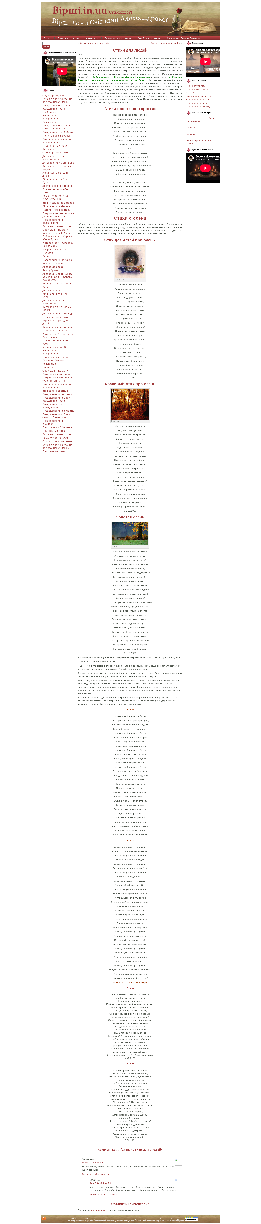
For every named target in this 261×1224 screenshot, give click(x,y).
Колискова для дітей (199, 96)
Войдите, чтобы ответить (96, 1174)
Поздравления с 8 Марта (58, 132)
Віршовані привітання (56, 206)
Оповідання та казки (55, 230)
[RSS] (44, 1218)
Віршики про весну (198, 99)
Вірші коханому (195, 86)
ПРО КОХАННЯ (52, 199)
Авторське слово (53, 263)
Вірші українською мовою (58, 202)
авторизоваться (100, 1210)
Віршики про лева (197, 103)
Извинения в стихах (55, 145)
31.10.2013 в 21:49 (92, 1162)
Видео (46, 256)
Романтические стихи (55, 196)
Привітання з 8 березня (57, 135)
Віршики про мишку (198, 106)
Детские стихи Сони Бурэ (58, 162)
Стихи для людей (130, 50)
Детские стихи (51, 149)
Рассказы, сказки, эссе (56, 226)
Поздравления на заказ (57, 260)
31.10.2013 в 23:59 (100, 1183)
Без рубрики (50, 270)
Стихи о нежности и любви (165, 43)
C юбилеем (49, 112)
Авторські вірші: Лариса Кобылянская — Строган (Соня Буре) (57, 236)
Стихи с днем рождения (57, 441)
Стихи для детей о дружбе (95, 43)
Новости (47, 253)
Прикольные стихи (54, 431)
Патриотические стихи (56, 210)
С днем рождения (53, 95)
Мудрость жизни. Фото (56, 249)
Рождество (49, 122)
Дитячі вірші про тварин (57, 186)
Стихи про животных (55, 152)
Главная (191, 127)
